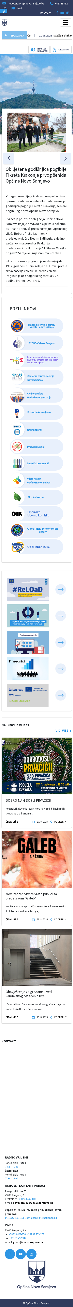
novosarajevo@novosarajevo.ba (33, 1202)
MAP (19, 8)
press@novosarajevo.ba (28, 1242)
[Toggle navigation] (65, 22)
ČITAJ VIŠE (12, 821)
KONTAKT (45, 13)
